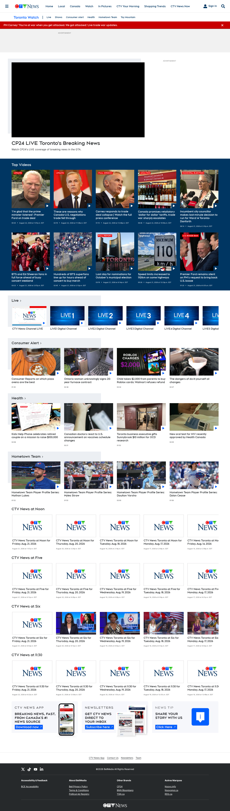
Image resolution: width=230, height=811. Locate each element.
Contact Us (112, 757)
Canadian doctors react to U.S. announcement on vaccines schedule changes (87, 437)
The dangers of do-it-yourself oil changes (189, 380)
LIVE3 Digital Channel (139, 328)
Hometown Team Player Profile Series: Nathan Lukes (35, 494)
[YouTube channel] (35, 769)
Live (49, 17)
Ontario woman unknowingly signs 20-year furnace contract (87, 380)
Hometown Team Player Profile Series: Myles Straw (88, 494)
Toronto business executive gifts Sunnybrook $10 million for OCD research (137, 437)
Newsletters (127, 757)
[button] (212, 319)
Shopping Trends (155, 6)
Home (49, 6)
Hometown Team (108, 17)
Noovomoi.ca (171, 790)
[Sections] (7, 6)
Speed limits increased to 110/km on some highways (154, 276)
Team (138, 757)
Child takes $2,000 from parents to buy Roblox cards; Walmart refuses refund (141, 380)
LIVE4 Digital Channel (178, 328)
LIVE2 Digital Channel (101, 328)
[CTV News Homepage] (27, 6)
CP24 (120, 786)
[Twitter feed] (23, 769)
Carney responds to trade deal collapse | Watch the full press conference (114, 215)
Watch (89, 6)
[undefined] (32, 532)
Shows (58, 17)
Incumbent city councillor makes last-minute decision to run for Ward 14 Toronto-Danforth (198, 216)
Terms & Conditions (79, 790)
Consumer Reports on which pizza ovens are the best (33, 380)
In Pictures (105, 6)
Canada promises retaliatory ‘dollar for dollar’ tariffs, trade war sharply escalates (156, 215)
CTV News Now (180, 6)
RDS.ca (168, 794)
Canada (75, 6)
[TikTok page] (29, 769)
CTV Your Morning (128, 6)
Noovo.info (170, 786)
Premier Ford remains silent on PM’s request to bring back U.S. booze (198, 277)
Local (61, 6)
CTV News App (97, 757)
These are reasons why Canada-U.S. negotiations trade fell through (70, 215)
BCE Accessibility (30, 786)
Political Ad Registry (79, 794)
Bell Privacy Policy (78, 786)
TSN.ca (121, 794)
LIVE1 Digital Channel (63, 328)
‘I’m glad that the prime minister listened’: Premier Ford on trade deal (28, 215)
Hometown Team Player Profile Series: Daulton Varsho (141, 494)
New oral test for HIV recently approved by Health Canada (188, 436)
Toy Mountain (128, 17)
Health (91, 17)
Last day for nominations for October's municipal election (113, 276)
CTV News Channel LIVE (27, 328)
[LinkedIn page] (42, 769)
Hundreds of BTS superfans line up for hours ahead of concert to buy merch (71, 277)
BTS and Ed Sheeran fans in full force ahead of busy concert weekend (29, 277)
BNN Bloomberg (125, 790)
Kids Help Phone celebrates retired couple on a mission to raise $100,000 (35, 436)
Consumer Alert (75, 17)
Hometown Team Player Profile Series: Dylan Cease (193, 494)
